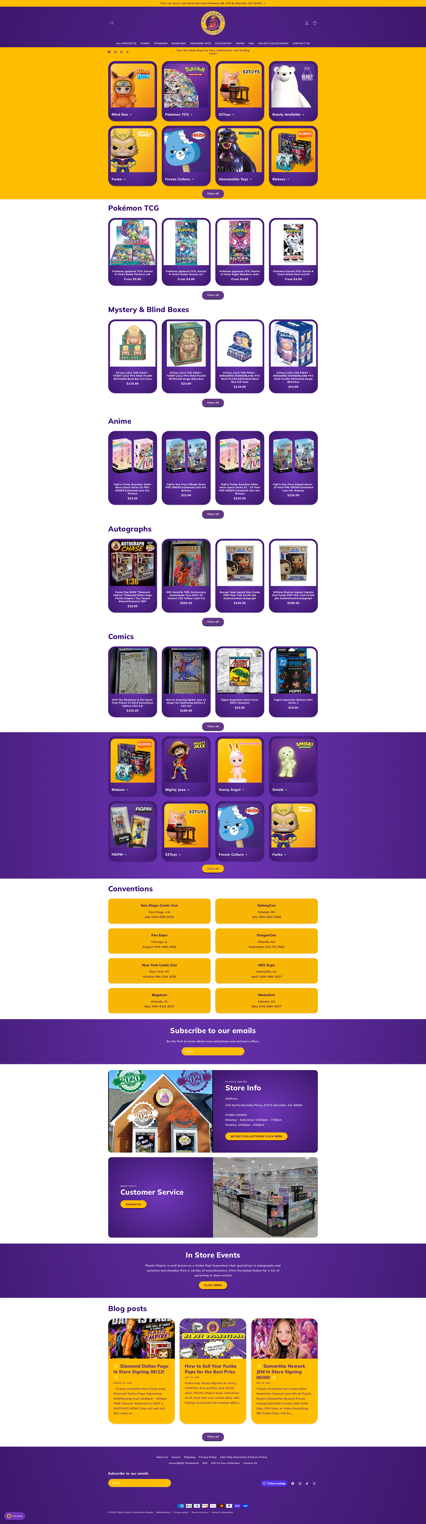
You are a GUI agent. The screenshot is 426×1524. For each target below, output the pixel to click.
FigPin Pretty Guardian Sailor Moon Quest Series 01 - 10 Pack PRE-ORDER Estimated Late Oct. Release (239, 489)
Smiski (277, 789)
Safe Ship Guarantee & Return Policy (243, 1456)
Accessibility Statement (184, 1462)
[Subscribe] (240, 1051)
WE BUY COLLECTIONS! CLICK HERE (256, 1136)
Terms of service (200, 1512)
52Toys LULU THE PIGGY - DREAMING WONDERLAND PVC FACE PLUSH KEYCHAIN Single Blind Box (293, 377)
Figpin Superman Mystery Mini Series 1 (293, 701)
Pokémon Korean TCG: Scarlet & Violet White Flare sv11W (293, 273)
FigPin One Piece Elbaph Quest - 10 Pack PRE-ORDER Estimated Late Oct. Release (293, 487)
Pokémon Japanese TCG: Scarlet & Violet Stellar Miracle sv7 (186, 273)
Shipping (189, 1456)
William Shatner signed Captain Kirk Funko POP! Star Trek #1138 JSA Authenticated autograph (293, 595)
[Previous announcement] (172, 52)
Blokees (279, 179)
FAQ (205, 1462)
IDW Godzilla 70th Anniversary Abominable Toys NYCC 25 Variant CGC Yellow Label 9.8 (186, 595)
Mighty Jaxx (175, 789)
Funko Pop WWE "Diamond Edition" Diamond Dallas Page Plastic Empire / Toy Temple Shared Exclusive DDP (132, 597)
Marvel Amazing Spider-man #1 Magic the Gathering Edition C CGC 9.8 (186, 702)
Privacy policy (181, 1512)
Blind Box (120, 114)
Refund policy (164, 1512)
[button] (112, 23)
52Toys (225, 114)
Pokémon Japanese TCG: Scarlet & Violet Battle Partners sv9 (132, 273)
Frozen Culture (177, 179)
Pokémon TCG (177, 114)
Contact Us (133, 1204)
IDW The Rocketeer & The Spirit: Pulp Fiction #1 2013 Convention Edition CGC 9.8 (132, 702)
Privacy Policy (208, 1456)
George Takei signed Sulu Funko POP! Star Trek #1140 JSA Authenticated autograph (239, 595)
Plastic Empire (124, 1512)
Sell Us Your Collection (225, 1462)
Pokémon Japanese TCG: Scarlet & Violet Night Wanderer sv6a (239, 273)
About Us (162, 1456)
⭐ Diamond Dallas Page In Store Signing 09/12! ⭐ (141, 1371)
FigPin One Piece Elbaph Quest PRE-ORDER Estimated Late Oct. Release (186, 487)
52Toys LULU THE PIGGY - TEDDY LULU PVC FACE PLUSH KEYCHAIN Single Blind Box (186, 375)
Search (176, 1456)
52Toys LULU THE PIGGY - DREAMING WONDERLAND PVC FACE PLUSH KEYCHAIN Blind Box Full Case (239, 377)
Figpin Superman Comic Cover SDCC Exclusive (240, 701)
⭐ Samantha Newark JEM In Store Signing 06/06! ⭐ (280, 1371)
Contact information (222, 1512)
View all (213, 193)
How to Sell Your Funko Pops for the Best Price (211, 1368)
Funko (117, 179)
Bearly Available (286, 114)
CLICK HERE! (213, 1285)
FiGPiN (117, 854)
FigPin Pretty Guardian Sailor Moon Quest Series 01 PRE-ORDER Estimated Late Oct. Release (132, 489)
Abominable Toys (233, 179)
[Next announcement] (254, 52)
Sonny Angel (229, 789)
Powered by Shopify (143, 1512)
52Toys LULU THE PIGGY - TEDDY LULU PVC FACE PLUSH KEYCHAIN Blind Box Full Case (132, 375)
